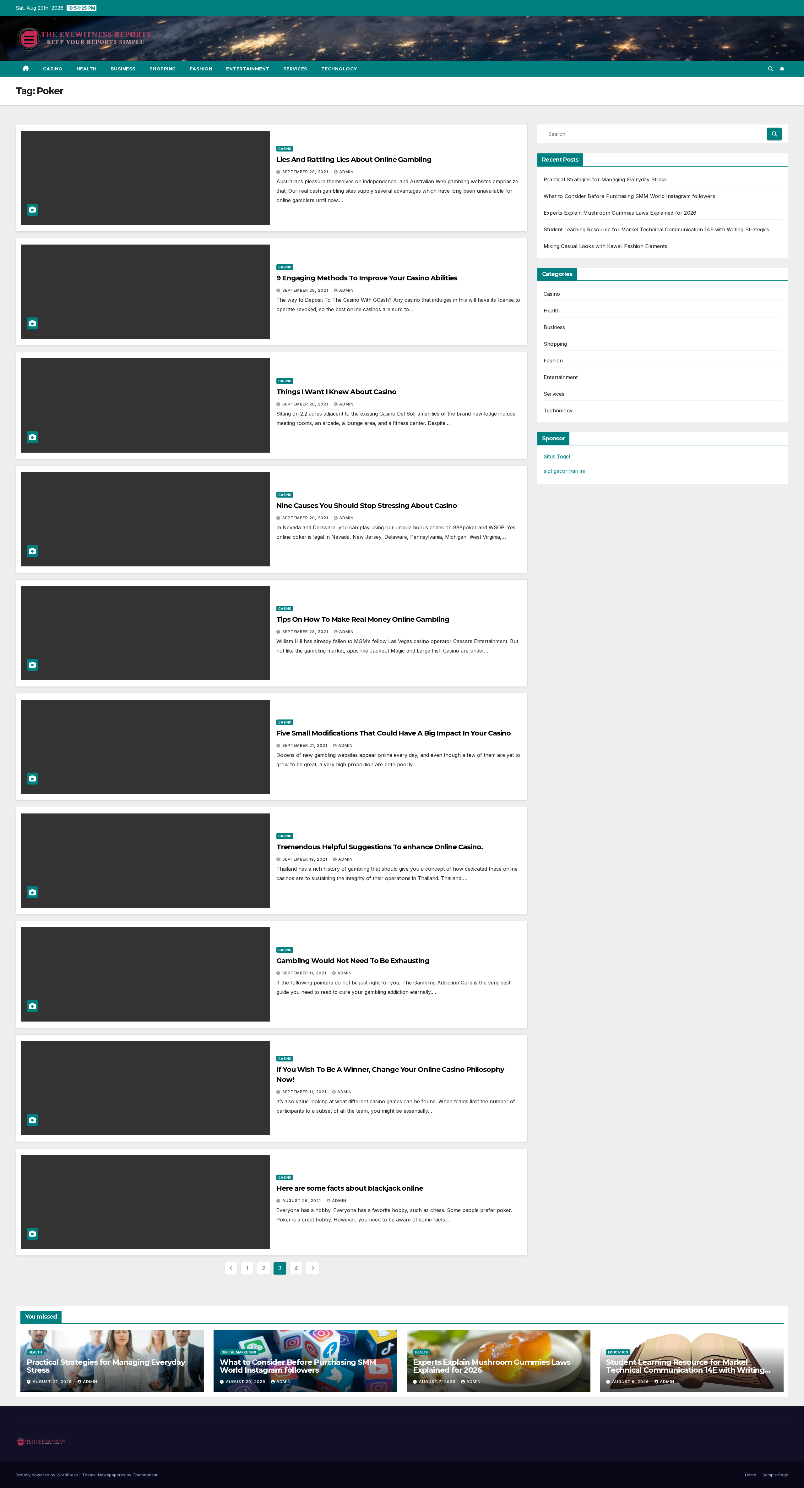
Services (295, 69)
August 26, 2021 (302, 1200)
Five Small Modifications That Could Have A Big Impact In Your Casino (393, 733)
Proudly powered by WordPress (47, 1474)
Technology (339, 69)
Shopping (162, 69)
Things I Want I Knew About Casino (336, 392)
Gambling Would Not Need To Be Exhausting (352, 960)
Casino (53, 69)
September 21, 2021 (305, 745)
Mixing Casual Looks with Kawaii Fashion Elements (605, 246)
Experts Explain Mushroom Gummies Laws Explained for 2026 (620, 213)
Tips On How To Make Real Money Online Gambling (362, 619)
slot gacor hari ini (564, 471)
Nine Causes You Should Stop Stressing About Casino (366, 505)
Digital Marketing (239, 1352)
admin (346, 171)
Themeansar (145, 1474)
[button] (770, 69)
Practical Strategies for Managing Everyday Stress (605, 179)
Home (750, 1474)
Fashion (201, 69)
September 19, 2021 (305, 859)
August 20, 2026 (246, 1381)
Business (123, 69)
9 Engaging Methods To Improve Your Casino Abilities (366, 278)
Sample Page (775, 1474)
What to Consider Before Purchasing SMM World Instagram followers (629, 196)
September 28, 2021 (305, 171)
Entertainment (247, 69)
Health (87, 69)
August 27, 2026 (53, 1381)
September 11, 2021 (305, 973)
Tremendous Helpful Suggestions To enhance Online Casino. (379, 847)
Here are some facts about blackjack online (349, 1188)
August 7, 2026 (438, 1381)
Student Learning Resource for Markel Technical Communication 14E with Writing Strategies (656, 229)
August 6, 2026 (631, 1381)
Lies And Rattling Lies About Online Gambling (354, 159)
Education (618, 1352)
